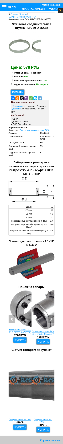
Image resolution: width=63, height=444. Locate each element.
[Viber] (26, 98)
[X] (22, 98)
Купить (17, 92)
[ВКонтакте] (13, 98)
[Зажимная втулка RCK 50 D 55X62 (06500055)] (26, 47)
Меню (11, 6)
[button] (12, 319)
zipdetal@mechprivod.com (41, 9)
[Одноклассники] (17, 98)
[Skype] (35, 98)
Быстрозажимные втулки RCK (34, 130)
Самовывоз (17, 106)
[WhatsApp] (31, 98)
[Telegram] (40, 98)
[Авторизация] (60, 10)
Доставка (16, 108)
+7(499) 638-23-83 (50, 5)
